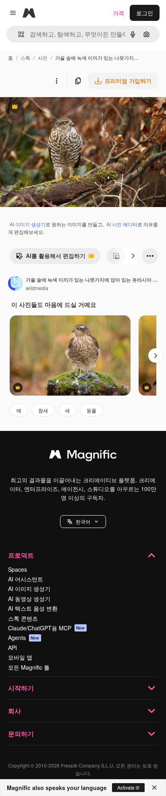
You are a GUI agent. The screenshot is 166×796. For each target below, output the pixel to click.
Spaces (17, 569)
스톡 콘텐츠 (23, 618)
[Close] (154, 787)
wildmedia (37, 287)
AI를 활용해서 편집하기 (50, 258)
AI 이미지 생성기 (28, 224)
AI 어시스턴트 (25, 579)
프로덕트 (21, 555)
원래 (46, 107)
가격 (118, 13)
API (12, 648)
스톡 (25, 57)
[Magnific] (83, 456)
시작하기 (21, 687)
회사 (14, 710)
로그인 (144, 13)
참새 (43, 410)
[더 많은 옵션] (56, 81)
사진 (43, 57)
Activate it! (128, 787)
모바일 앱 (20, 657)
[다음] (133, 256)
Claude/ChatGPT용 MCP (46, 628)
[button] (83, 521)
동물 (91, 410)
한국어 (83, 521)
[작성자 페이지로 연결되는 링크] (15, 284)
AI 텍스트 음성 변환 (33, 608)
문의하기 (21, 733)
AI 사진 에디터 (121, 224)
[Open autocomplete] (18, 34)
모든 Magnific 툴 (29, 667)
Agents (23, 638)
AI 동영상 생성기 (29, 599)
